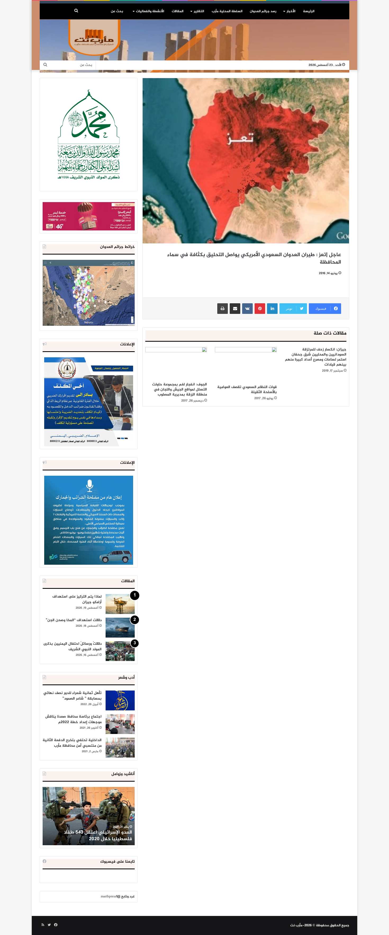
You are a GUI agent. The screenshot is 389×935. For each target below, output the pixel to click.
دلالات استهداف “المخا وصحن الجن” (74, 620)
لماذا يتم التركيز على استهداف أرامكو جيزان (77, 599)
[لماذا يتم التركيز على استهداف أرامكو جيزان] (120, 604)
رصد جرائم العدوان (263, 11)
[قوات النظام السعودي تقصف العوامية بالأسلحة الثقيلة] (246, 364)
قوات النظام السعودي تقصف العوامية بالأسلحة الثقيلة (247, 389)
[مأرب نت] (194, 46)
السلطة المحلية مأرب (227, 11)
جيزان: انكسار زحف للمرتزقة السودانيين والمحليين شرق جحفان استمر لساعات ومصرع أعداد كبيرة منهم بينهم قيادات (315, 357)
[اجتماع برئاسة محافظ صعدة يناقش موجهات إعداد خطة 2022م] (120, 724)
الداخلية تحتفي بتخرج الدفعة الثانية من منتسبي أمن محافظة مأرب (72, 743)
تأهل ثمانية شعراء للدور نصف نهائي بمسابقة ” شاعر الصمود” (72, 696)
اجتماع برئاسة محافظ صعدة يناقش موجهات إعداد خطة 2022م (73, 719)
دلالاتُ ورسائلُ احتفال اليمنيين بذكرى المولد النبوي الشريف (72, 646)
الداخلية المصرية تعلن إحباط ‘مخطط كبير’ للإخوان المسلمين (89, 836)
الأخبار (291, 11)
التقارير (199, 11)
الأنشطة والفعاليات (150, 11)
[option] (89, 816)
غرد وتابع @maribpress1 (118, 897)
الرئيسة (308, 11)
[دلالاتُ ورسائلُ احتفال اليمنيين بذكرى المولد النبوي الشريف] (120, 651)
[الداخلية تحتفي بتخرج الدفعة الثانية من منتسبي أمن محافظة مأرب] (120, 748)
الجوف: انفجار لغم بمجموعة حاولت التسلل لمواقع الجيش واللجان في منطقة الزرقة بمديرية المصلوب (179, 389)
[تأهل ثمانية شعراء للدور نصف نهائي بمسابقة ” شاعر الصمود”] (120, 700)
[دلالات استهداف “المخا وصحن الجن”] (120, 628)
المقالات (177, 11)
